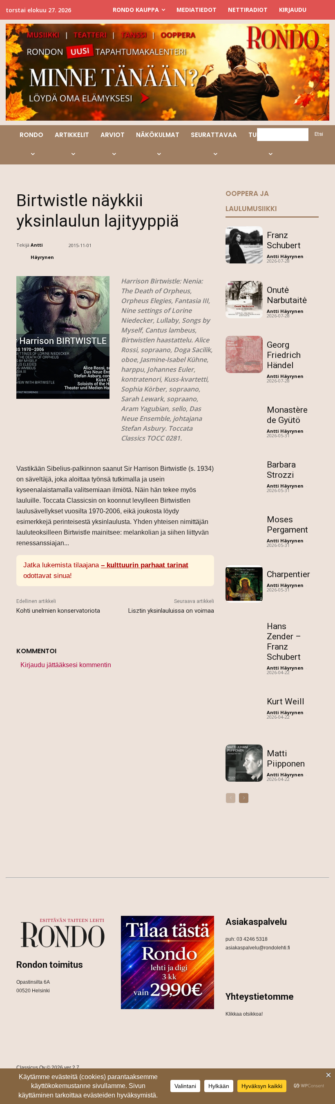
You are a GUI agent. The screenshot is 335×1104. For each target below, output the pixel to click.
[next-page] (244, 798)
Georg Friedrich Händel (284, 355)
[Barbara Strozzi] (244, 474)
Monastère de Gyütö (287, 415)
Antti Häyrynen (42, 251)
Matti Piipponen (286, 759)
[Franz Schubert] (244, 244)
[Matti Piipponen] (244, 763)
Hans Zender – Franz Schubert (284, 641)
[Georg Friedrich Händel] (244, 354)
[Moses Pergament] (244, 529)
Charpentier (288, 574)
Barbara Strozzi (281, 470)
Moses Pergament (287, 525)
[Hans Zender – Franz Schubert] (244, 635)
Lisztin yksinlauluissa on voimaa (171, 610)
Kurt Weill (285, 701)
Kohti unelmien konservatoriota (58, 610)
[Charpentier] (244, 584)
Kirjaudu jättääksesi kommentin (65, 664)
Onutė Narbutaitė (287, 295)
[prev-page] (231, 798)
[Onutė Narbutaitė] (244, 299)
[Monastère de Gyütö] (244, 419)
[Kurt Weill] (244, 711)
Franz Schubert (284, 240)
